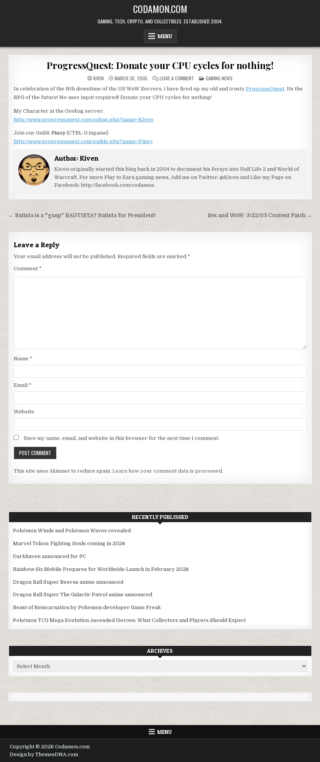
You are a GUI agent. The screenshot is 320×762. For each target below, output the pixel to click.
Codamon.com (160, 9)
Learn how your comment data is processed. (167, 471)
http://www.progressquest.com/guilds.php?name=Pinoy (83, 141)
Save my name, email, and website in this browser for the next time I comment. (121, 438)
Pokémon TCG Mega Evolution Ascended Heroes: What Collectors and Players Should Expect (129, 620)
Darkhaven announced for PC (49, 556)
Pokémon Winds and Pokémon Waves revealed (72, 530)
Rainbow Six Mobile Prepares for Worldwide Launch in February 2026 (101, 569)
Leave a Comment (177, 78)
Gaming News (219, 78)
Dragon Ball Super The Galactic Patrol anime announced (82, 594)
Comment (28, 268)
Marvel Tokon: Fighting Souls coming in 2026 (69, 543)
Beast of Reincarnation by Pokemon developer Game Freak (87, 607)
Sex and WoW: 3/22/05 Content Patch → (260, 215)
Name (23, 359)
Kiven (98, 78)
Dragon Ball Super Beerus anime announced (68, 582)
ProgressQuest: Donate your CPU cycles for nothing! (160, 65)
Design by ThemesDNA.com (44, 754)
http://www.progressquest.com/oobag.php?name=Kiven (83, 119)
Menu (165, 36)
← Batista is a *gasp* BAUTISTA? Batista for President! (82, 215)
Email (23, 385)
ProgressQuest (265, 89)
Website (24, 412)
